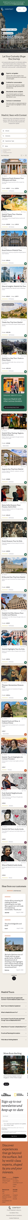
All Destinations (5, 29)
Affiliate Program (6, 1181)
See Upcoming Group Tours (12, 407)
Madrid (14, 29)
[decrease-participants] (21, 155)
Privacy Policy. (4, 1129)
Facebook (15, 1191)
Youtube (15, 1199)
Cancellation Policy (14, 1212)
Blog (3, 1191)
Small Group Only (6, 150)
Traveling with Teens (7, 152)
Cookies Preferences (14, 1218)
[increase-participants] (26, 155)
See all (6, 1084)
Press (14, 1186)
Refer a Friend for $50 (7, 1179)
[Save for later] (24, 160)
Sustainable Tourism (18, 1182)
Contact (4, 1199)
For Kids (4, 151)
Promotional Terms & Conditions (14, 1215)
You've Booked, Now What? (7, 1201)
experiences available (7, 33)
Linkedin (15, 1197)
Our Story (15, 1179)
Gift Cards (4, 1182)
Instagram (15, 1195)
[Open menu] (24, 9)
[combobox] (14, 131)
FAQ (3, 1193)
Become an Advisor (6, 1197)
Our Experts (16, 1181)
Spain (11, 29)
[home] (8, 11)
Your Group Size (5, 155)
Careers (15, 1184)
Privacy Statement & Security (14, 1210)
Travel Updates (6, 1195)
